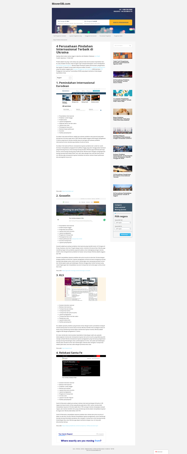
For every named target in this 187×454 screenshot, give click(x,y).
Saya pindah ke (118, 226)
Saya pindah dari (118, 220)
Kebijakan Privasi (89, 449)
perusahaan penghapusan (98, 67)
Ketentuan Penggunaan (99, 449)
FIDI (102, 69)
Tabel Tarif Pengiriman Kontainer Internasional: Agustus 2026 (121, 62)
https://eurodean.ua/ (67, 191)
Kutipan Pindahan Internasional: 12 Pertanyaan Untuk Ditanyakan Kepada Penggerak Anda (122, 156)
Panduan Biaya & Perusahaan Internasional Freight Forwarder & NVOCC (122, 137)
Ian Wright (97, 56)
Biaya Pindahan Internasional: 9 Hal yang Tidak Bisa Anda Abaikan (121, 119)
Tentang (78, 449)
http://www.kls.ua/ (67, 348)
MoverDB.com (61, 3)
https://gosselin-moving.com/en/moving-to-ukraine (76, 270)
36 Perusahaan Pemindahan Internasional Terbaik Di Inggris (122, 194)
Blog (74, 449)
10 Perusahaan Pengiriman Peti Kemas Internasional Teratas (122, 176)
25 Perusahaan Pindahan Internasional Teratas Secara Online (121, 81)
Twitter (112, 449)
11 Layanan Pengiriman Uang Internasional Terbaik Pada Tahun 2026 (122, 100)
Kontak (82, 449)
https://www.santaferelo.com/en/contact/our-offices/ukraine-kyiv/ (80, 426)
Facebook (107, 449)
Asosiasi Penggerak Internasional (82, 69)
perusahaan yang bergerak (63, 65)
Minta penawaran (120, 22)
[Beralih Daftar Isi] (69, 78)
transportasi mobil (77, 239)
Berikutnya (124, 234)
